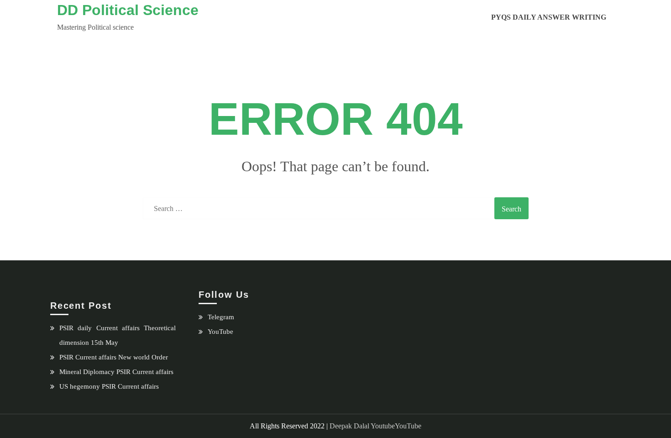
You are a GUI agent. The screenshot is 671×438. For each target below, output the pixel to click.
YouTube (220, 331)
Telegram (221, 317)
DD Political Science (128, 10)
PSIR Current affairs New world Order (113, 357)
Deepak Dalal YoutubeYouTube (375, 426)
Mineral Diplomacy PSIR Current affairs (116, 371)
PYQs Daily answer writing (548, 17)
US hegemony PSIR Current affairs (109, 386)
